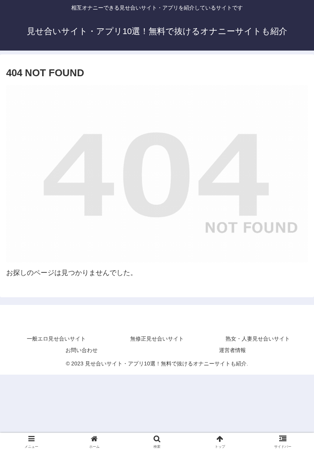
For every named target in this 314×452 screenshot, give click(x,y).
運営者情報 (232, 350)
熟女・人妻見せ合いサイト (258, 339)
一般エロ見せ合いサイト (56, 339)
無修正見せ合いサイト (157, 339)
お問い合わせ (81, 350)
